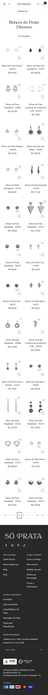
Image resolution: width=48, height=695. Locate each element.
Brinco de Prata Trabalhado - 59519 (35, 422)
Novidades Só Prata (11, 618)
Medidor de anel (34, 569)
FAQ (5, 574)
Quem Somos (9, 559)
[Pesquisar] (9, 4)
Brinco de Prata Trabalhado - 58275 (35, 499)
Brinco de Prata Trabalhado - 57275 (12, 461)
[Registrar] (41, 650)
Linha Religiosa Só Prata (11, 611)
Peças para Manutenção (8, 625)
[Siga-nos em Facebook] (6, 545)
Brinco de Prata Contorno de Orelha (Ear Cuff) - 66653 (35, 107)
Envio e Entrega (34, 559)
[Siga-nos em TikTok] (24, 545)
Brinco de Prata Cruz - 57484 (35, 264)
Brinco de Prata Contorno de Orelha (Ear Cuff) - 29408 (35, 343)
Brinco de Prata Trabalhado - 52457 (35, 225)
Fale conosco (32, 564)
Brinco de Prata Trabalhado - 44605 (12, 225)
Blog (5, 569)
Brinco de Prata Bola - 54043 (35, 383)
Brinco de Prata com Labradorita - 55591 (35, 67)
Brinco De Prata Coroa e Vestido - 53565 (12, 383)
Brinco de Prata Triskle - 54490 (35, 461)
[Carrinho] (43, 4)
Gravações (7, 599)
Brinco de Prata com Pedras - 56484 (35, 148)
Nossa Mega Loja (10, 564)
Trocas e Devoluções (32, 585)
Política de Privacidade (32, 576)
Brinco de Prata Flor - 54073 (12, 303)
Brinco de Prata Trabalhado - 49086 (12, 341)
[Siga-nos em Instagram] (12, 545)
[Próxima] (42, 515)
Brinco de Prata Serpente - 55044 (35, 186)
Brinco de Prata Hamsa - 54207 (35, 303)
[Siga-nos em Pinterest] (18, 545)
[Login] (38, 4)
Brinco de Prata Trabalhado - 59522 (12, 499)
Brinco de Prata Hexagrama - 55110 (12, 186)
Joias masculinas (10, 604)
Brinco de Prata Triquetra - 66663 (12, 148)
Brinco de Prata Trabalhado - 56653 (12, 422)
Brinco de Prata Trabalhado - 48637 (12, 264)
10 (37, 515)
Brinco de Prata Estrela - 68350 (12, 67)
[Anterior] (5, 515)
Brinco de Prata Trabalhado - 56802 (12, 106)
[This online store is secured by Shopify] (10, 661)
